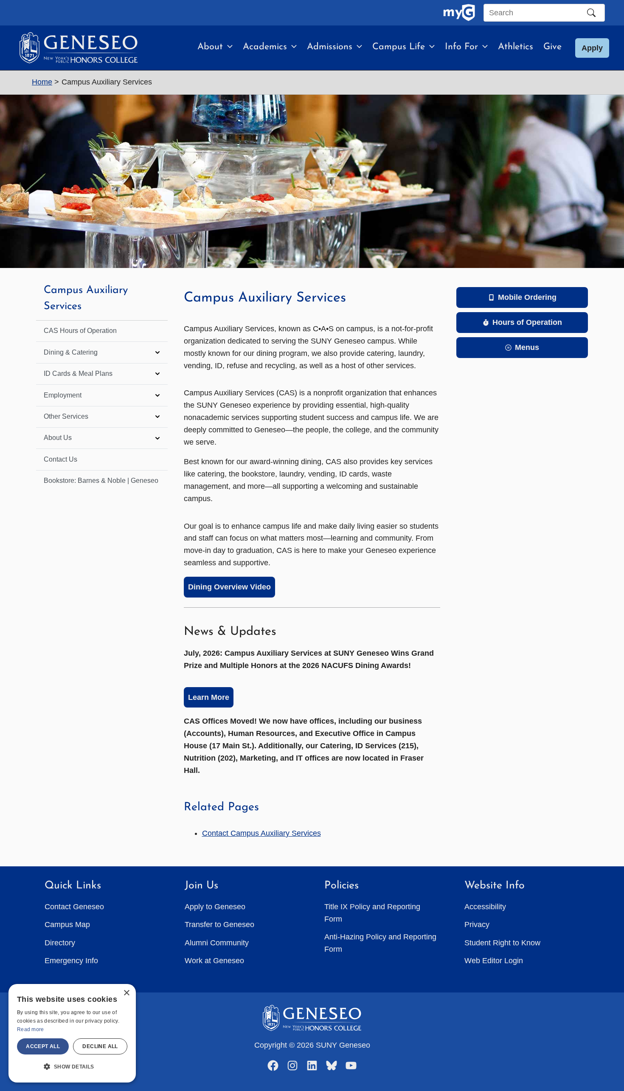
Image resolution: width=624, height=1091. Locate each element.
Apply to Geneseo (215, 906)
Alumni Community (217, 943)
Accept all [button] (43, 1046)
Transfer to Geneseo (219, 924)
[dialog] (72, 1033)
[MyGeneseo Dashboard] (459, 12)
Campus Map (67, 924)
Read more (30, 1029)
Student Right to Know (502, 943)
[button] (228, 47)
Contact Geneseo (74, 906)
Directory (60, 943)
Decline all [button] (100, 1046)
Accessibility (485, 906)
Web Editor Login (493, 960)
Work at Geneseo (214, 960)
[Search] (591, 12)
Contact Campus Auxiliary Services (261, 833)
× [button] (126, 993)
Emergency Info (71, 960)
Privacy (476, 924)
